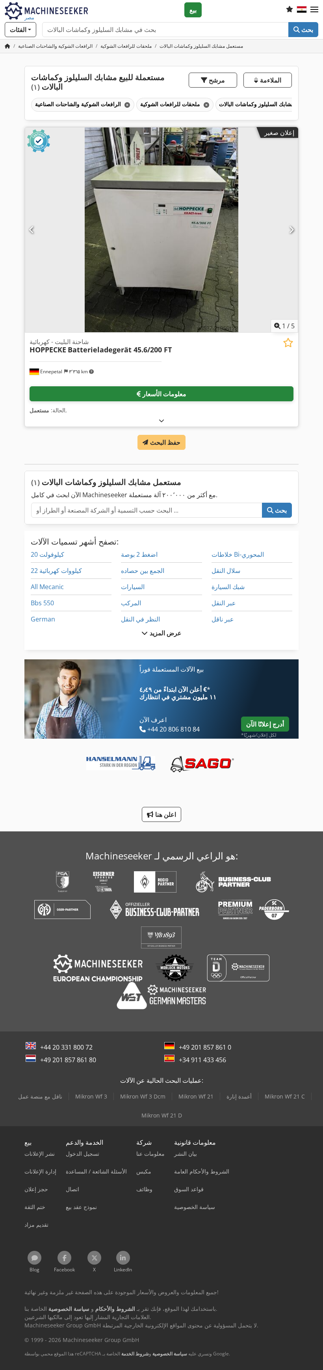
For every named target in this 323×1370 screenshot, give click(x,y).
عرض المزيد (164, 633)
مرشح (216, 80)
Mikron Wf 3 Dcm (142, 1096)
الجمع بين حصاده (142, 570)
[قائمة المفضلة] (289, 9)
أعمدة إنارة (239, 1096)
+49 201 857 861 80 (68, 1060)
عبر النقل (224, 603)
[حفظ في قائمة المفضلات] (288, 342)
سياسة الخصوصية (169, 1353)
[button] (314, 9)
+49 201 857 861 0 (205, 1047)
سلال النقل (226, 570)
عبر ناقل (223, 619)
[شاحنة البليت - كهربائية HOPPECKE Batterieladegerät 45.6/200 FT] (161, 229)
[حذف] (126, 104)
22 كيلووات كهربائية (56, 570)
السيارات (133, 586)
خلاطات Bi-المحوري (238, 554)
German (43, 619)
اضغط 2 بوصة (139, 554)
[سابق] (32, 230)
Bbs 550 (42, 603)
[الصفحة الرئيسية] (7, 46)
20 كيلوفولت (47, 554)
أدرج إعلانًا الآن (265, 724)
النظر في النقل (140, 619)
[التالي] (291, 230)
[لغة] (301, 9)
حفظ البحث (164, 442)
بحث (306, 29)
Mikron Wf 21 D (161, 1115)
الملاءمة (269, 80)
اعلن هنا (164, 814)
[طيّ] (161, 420)
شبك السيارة (228, 586)
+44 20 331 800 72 (66, 1047)
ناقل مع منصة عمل (40, 1096)
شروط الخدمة (135, 1353)
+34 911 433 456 (202, 1060)
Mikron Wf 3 (91, 1096)
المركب (131, 603)
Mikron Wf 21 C (285, 1096)
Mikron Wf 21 (195, 1096)
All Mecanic (47, 586)
